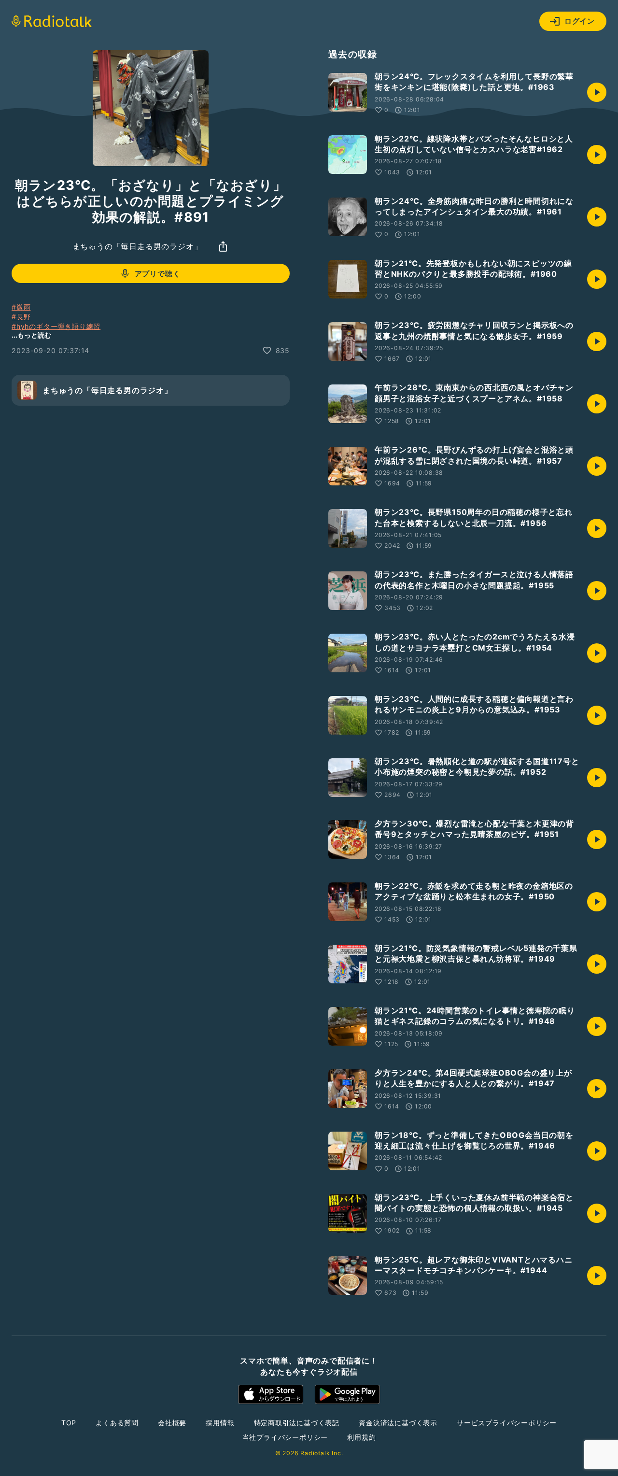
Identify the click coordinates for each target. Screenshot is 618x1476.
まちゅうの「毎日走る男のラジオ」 (137, 246)
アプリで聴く (158, 273)
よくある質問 (117, 1423)
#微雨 (21, 307)
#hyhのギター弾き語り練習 (56, 326)
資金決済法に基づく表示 (398, 1423)
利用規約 (361, 1437)
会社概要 (172, 1423)
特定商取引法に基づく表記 (297, 1423)
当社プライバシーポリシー (285, 1437)
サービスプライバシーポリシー (507, 1423)
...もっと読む (31, 335)
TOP (68, 1423)
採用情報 (220, 1423)
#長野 (21, 316)
